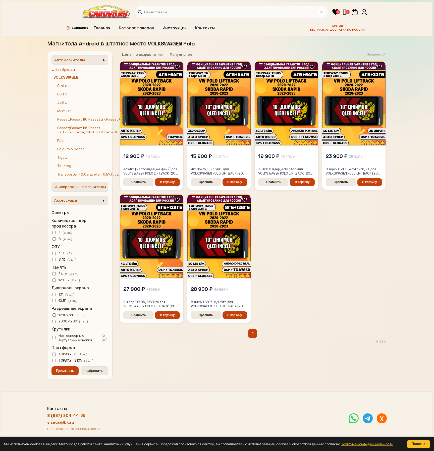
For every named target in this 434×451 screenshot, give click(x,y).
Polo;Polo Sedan (71, 149)
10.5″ (68, 301)
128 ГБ (69, 280)
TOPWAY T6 (73, 354)
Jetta (62, 102)
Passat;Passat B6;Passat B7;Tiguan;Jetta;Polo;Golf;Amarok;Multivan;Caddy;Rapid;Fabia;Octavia (116, 130)
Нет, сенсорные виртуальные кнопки (83, 337)
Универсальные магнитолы (80, 186)
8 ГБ (68, 259)
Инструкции (174, 28)
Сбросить (94, 371)
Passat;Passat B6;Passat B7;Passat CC (90, 119)
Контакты (205, 28)
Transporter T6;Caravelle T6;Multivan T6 (91, 174)
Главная (102, 28)
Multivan (64, 111)
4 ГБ (68, 253)
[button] (335, 12)
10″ (66, 294)
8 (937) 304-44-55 (66, 415)
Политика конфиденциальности (73, 429)
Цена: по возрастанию (142, 54)
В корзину (167, 182)
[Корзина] (354, 12)
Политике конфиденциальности (367, 444)
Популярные (181, 54)
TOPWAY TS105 (76, 360)
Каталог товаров (136, 28)
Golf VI (62, 94)
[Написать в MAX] (382, 418)
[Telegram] (368, 418)
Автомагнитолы (69, 60)
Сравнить (138, 182)
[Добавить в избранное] (177, 67)
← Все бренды (63, 70)
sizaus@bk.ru (60, 422)
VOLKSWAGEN (66, 77)
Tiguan (63, 157)
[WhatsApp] (354, 418)
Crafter (63, 86)
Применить (65, 371)
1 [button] (253, 333)
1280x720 (72, 315)
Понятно (418, 444)
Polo (61, 141)
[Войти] (364, 12)
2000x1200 (73, 321)
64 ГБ (69, 274)
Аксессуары (65, 200)
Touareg (64, 166)
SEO (383, 342)
